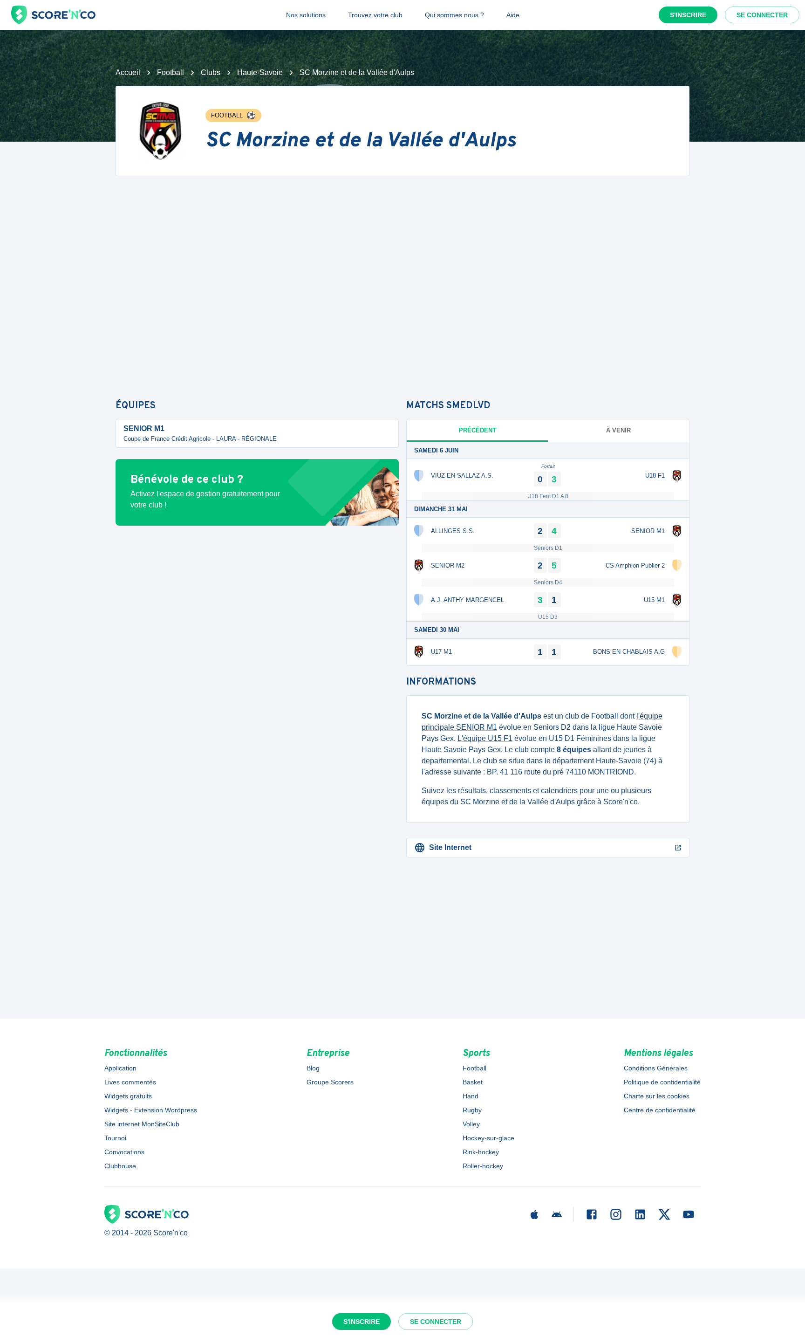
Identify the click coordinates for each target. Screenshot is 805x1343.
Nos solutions (306, 15)
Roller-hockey (483, 1166)
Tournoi (115, 1138)
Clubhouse (120, 1166)
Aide (512, 15)
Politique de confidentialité (662, 1082)
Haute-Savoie (260, 72)
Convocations (124, 1152)
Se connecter (762, 15)
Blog (313, 1068)
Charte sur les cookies (656, 1096)
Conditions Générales (656, 1068)
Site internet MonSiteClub (141, 1124)
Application (120, 1068)
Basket (473, 1082)
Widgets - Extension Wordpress (150, 1110)
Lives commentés (130, 1082)
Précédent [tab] (477, 430)
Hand (470, 1096)
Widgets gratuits (128, 1096)
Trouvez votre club (375, 15)
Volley (471, 1124)
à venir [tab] (618, 430)
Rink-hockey (481, 1152)
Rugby (472, 1110)
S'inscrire (688, 15)
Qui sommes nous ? (454, 15)
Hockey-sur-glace (488, 1138)
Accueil (128, 72)
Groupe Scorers (330, 1082)
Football (170, 72)
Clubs (210, 72)
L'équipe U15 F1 (484, 738)
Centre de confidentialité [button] (660, 1110)
